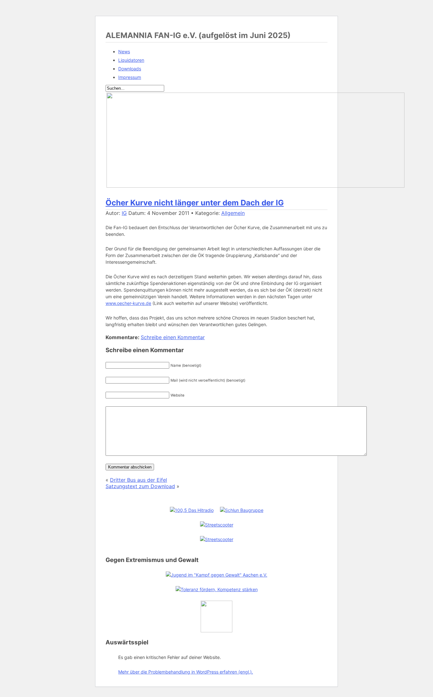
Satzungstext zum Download (140, 486)
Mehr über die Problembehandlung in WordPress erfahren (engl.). (185, 671)
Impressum (129, 77)
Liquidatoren (131, 60)
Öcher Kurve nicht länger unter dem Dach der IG (195, 202)
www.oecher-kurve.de (128, 303)
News (124, 51)
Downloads (129, 68)
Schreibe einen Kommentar (173, 337)
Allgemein (233, 213)
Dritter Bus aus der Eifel (138, 480)
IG (124, 213)
